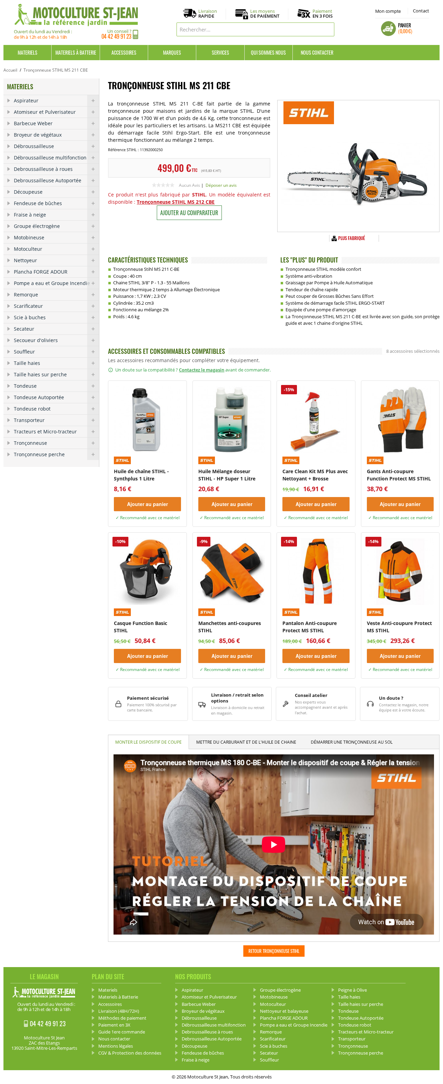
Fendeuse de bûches (38, 203)
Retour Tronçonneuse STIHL (273, 950)
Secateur (24, 328)
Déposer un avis (221, 185)
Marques (172, 52)
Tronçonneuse (30, 443)
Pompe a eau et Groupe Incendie (52, 283)
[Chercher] (327, 29)
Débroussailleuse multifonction (50, 157)
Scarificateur (28, 306)
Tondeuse (25, 386)
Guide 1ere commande (121, 1032)
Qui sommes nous (268, 52)
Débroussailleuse (34, 146)
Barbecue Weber (33, 123)
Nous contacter (317, 52)
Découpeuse (28, 192)
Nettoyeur (25, 260)
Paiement (323, 13)
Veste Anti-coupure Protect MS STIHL (399, 627)
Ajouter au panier (147, 503)
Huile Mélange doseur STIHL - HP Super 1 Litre (226, 475)
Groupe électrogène (37, 226)
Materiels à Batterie (75, 52)
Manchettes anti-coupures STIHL (229, 627)
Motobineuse (29, 237)
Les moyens (264, 14)
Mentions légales (115, 1046)
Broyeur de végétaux (38, 134)
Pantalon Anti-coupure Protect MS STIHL (309, 627)
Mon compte (388, 11)
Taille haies (27, 363)
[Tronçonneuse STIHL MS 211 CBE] (358, 166)
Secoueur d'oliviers (36, 340)
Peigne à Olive (352, 990)
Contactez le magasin (201, 370)
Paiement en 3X (114, 1025)
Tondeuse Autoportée (39, 397)
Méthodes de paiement (122, 1018)
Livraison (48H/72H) (118, 1011)
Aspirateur (26, 100)
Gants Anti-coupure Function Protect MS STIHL (399, 475)
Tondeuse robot (32, 408)
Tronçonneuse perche (39, 454)
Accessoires (123, 52)
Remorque (26, 294)
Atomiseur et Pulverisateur (45, 112)
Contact (421, 11)
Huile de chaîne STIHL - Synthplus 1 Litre (141, 475)
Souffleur (24, 351)
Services (220, 52)
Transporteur (29, 420)
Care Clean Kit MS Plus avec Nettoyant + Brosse (315, 475)
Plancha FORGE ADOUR (40, 271)
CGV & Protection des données (129, 1053)
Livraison (207, 14)
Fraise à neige (30, 214)
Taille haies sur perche (40, 374)
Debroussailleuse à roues (43, 169)
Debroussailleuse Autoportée (47, 180)
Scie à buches (30, 317)
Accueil (10, 70)
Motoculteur (28, 249)
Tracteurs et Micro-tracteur (45, 431)
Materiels (27, 52)
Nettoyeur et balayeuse (284, 1011)
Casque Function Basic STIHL (140, 627)
